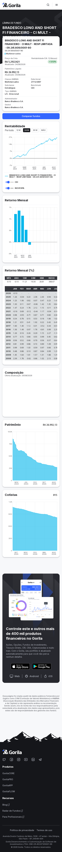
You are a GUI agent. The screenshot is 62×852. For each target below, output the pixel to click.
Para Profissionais (12, 817)
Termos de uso (44, 830)
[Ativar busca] (48, 5)
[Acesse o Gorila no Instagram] (18, 759)
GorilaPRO (7, 779)
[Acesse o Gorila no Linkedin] (33, 759)
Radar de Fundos (11, 811)
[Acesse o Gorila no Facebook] (11, 759)
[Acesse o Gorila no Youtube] (26, 759)
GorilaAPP (7, 785)
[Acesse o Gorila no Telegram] (40, 759)
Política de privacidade (22, 830)
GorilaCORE (8, 773)
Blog (4, 805)
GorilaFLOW (8, 791)
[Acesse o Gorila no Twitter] (4, 759)
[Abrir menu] (57, 5)
